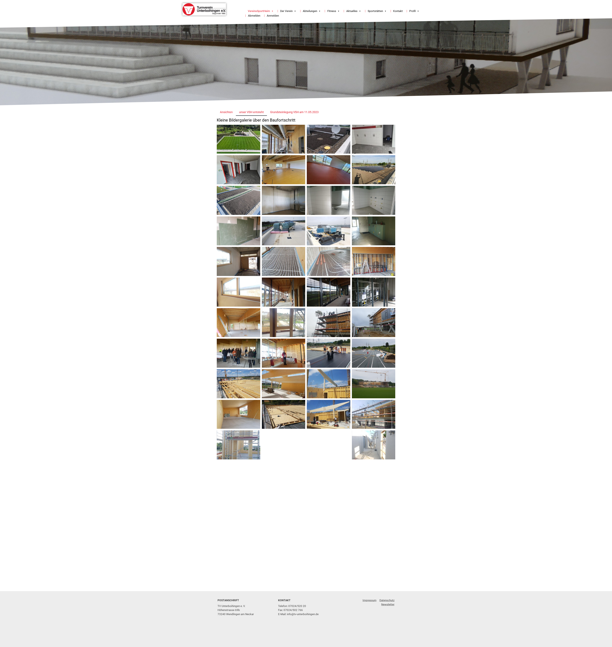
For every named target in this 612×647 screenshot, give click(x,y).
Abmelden (254, 16)
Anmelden (273, 16)
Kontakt (398, 11)
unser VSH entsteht (251, 112)
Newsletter (387, 604)
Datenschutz (386, 600)
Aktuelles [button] (351, 11)
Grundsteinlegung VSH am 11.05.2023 (294, 112)
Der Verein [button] (286, 11)
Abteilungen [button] (310, 11)
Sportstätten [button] (375, 11)
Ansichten (226, 112)
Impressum (369, 600)
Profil (412, 11)
